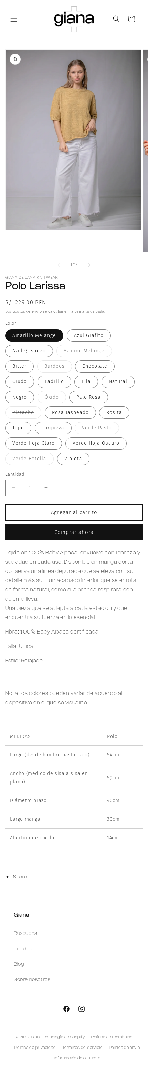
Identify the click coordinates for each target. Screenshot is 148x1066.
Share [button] (20, 877)
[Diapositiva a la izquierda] (58, 265)
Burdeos (58, 368)
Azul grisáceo (29, 351)
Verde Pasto (100, 429)
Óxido (55, 398)
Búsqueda (26, 933)
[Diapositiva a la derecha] (89, 265)
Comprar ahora (74, 532)
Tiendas (23, 949)
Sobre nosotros (32, 980)
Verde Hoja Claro (33, 443)
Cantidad (14, 474)
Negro (19, 397)
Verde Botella (33, 460)
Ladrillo (54, 382)
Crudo (19, 382)
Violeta (73, 459)
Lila (86, 382)
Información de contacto (77, 1058)
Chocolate (94, 366)
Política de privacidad (35, 1048)
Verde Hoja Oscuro (96, 443)
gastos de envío (27, 311)
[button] (13, 18)
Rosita (114, 412)
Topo (18, 428)
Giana (36, 1037)
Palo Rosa (88, 397)
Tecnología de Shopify (64, 1037)
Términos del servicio (82, 1048)
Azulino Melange (88, 352)
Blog (19, 964)
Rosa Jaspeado (70, 412)
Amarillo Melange (34, 335)
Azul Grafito (89, 335)
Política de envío (124, 1048)
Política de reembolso (112, 1037)
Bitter (19, 366)
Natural (118, 382)
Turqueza (53, 428)
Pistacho (26, 414)
